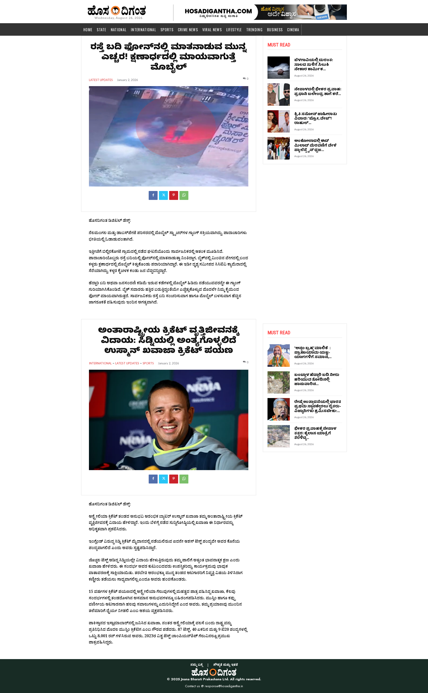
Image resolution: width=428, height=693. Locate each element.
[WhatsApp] (183, 195)
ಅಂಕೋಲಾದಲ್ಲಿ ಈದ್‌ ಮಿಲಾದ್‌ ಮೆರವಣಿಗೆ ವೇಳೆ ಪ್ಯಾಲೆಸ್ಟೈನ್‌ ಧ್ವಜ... (315, 146)
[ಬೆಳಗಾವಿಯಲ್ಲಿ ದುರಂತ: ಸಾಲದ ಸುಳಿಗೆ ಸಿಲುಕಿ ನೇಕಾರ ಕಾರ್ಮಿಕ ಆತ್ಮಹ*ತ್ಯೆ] (279, 67)
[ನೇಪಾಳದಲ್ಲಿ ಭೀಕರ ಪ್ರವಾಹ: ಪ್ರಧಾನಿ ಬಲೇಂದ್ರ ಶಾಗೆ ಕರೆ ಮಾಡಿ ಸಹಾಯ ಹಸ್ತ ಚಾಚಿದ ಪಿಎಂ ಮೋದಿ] (279, 94)
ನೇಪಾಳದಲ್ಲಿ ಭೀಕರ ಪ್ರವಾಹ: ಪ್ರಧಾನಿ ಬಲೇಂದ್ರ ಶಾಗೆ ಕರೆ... (317, 91)
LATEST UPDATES (101, 80)
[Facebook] (153, 195)
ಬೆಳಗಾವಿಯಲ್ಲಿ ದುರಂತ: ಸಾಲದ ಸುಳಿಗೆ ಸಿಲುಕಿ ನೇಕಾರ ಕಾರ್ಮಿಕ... (313, 65)
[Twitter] (163, 195)
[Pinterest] (173, 195)
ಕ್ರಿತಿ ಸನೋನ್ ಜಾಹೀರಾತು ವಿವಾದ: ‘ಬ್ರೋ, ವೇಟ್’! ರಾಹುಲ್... (315, 119)
